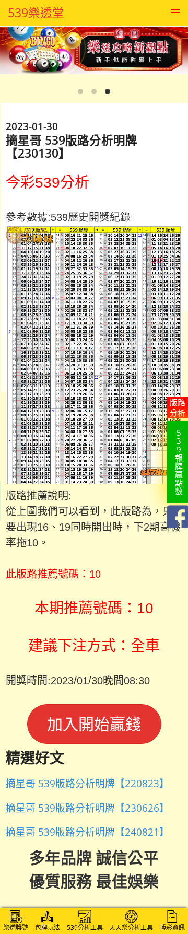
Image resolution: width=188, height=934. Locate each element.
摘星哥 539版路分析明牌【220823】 (87, 783)
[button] (175, 13)
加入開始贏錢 (94, 723)
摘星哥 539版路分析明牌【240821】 (87, 831)
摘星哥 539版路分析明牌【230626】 (87, 807)
